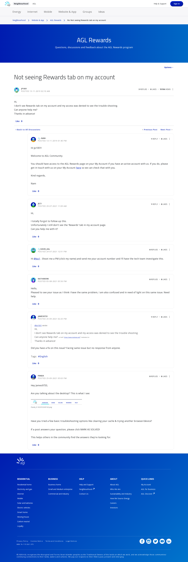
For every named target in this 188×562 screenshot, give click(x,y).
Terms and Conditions (54, 541)
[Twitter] (155, 541)
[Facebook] (142, 541)
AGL (34, 3)
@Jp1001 (38, 325)
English (44, 356)
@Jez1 (37, 258)
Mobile (48, 11)
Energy (17, 11)
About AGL (114, 484)
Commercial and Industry (58, 494)
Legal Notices (71, 541)
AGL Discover (146, 493)
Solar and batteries (25, 503)
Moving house (23, 517)
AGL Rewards (55, 20)
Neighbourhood (21, 3)
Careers (113, 503)
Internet (32, 11)
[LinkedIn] (168, 541)
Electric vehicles (23, 507)
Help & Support (160, 3)
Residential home (24, 484)
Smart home (22, 512)
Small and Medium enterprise (60, 489)
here (78, 167)
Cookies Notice (37, 541)
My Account (146, 484)
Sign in (177, 3)
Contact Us (83, 494)
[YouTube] (162, 541)
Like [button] (18, 121)
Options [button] (168, 67)
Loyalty (20, 526)
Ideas (101, 11)
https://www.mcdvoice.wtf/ (72, 337)
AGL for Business (148, 489)
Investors (114, 507)
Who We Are (115, 489)
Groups (87, 11)
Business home (54, 484)
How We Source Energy (120, 498)
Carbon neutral (23, 521)
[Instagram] (148, 541)
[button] (173, 89)
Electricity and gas (24, 489)
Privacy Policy (22, 541)
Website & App (67, 11)
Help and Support (86, 484)
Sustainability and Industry (121, 494)
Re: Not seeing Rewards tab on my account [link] (86, 20)
